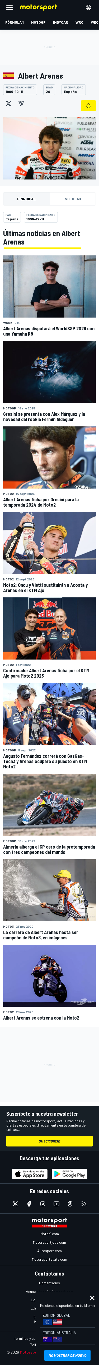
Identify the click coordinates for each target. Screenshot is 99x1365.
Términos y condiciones (32, 1338)
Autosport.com (49, 1250)
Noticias (73, 198)
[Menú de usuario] (88, 7)
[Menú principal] (9, 7)
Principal (26, 198)
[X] (8, 103)
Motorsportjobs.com (49, 1242)
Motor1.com (49, 1233)
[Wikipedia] (21, 103)
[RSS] (84, 1204)
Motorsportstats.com (49, 1259)
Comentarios (49, 1283)
